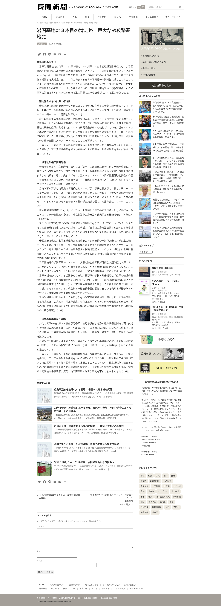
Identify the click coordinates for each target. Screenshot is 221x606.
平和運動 (133, 17)
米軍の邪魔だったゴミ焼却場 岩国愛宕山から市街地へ (84, 462)
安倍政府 (177, 497)
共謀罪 (155, 512)
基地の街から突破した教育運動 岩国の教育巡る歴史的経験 (86, 444)
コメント (40, 526)
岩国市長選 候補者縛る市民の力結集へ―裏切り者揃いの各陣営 (89, 426)
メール (40, 561)
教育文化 (102, 17)
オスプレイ (163, 491)
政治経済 (60, 17)
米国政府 (168, 481)
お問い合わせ (149, 74)
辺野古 (176, 507)
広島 (158, 476)
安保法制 (144, 486)
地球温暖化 (157, 507)
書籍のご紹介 (149, 68)
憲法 (142, 491)
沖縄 (173, 476)
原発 (171, 502)
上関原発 (156, 486)
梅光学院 (144, 512)
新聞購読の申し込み (111, 585)
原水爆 (163, 502)
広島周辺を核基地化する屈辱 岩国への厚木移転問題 (83, 389)
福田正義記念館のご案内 (154, 62)
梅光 (168, 507)
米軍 (142, 497)
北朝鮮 (151, 491)
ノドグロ (177, 486)
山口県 (117, 17)
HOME (44, 17)
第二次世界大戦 (163, 497)
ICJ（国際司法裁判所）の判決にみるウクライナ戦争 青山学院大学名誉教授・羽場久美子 (168, 134)
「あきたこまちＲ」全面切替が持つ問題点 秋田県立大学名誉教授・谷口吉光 (168, 189)
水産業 (167, 486)
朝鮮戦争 (144, 507)
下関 (165, 476)
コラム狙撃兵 (151, 17)
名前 (39, 551)
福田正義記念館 (91, 585)
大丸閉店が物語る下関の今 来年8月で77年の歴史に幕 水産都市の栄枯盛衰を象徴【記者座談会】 (168, 147)
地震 (150, 497)
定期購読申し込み (161, 85)
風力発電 (175, 491)
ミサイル (152, 502)
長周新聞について (151, 56)
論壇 (142, 476)
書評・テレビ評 (173, 17)
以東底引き (155, 481)
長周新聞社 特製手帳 (162, 268)
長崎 (142, 502)
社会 (87, 17)
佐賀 (150, 476)
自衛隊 (143, 481)
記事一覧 (43, 589)
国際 (74, 17)
